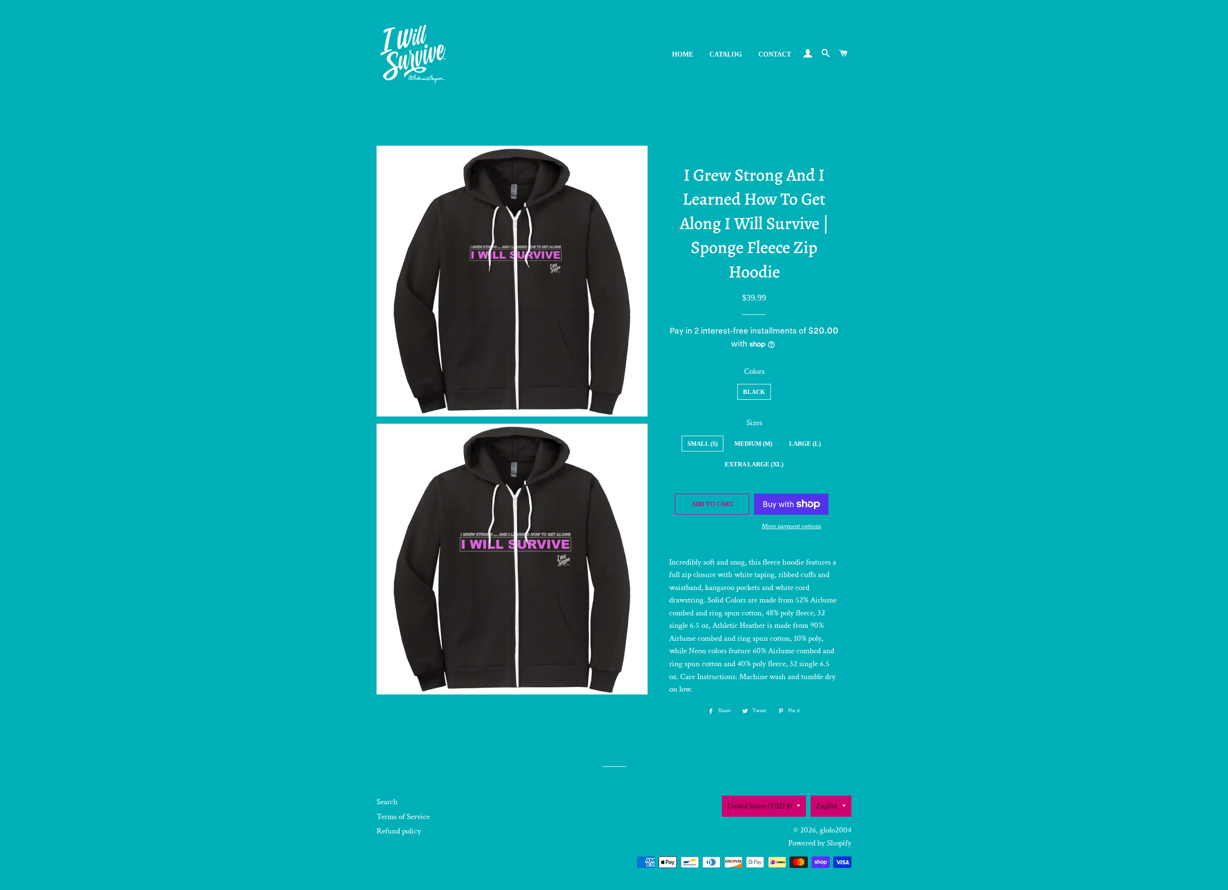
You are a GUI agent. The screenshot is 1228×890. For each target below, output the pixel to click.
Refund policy (399, 831)
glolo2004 (835, 830)
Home (682, 54)
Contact (774, 54)
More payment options (791, 526)
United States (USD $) (759, 806)
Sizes (754, 422)
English (827, 806)
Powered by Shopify (819, 843)
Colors (754, 371)
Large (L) (805, 443)
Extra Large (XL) (754, 464)
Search (387, 802)
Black (754, 391)
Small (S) (702, 443)
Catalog (725, 54)
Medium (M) (753, 443)
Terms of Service (403, 816)
